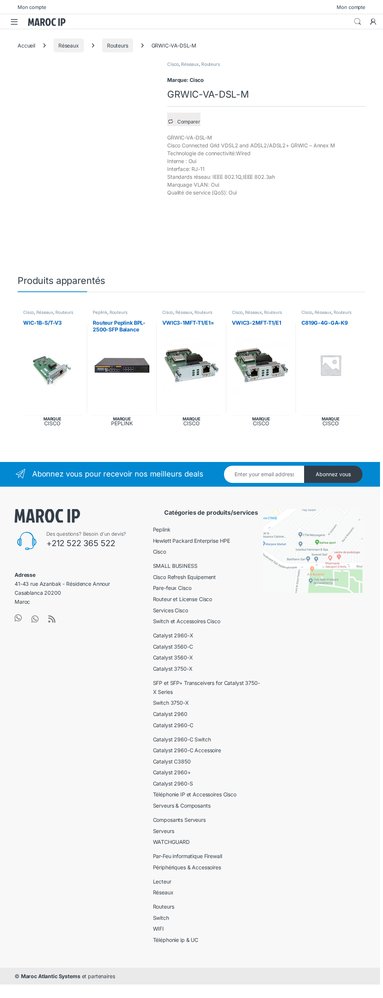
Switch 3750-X (171, 702)
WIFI (158, 928)
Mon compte (32, 7)
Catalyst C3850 (172, 761)
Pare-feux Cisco (172, 588)
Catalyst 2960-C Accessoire (187, 750)
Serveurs (163, 831)
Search (357, 22)
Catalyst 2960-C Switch (182, 739)
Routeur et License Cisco (182, 599)
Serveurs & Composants (182, 805)
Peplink (100, 312)
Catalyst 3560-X (173, 657)
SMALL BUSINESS (175, 566)
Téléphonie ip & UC (175, 940)
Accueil (26, 45)
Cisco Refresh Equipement (184, 577)
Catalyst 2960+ (172, 772)
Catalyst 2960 (170, 714)
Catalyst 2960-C (173, 725)
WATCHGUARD (171, 842)
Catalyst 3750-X (173, 668)
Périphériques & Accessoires (187, 867)
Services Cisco (170, 610)
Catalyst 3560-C (173, 646)
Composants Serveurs (179, 820)
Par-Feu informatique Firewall (187, 856)
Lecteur (162, 881)
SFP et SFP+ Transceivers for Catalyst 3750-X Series (206, 687)
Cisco (173, 64)
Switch (161, 918)
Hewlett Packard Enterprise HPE (191, 541)
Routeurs (117, 45)
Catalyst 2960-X (173, 635)
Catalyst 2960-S (173, 783)
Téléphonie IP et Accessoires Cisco (194, 794)
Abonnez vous (333, 474)
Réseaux (68, 45)
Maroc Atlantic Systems (50, 976)
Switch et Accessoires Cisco (186, 621)
